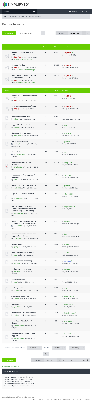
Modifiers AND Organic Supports (23, 313)
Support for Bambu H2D (20, 117)
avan (65, 125)
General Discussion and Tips (23, 59)
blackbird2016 (18, 272)
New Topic (10, 33)
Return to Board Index (11, 367)
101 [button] (84, 360)
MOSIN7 (66, 133)
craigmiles (67, 175)
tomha (66, 117)
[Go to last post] (72, 53)
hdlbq (15, 119)
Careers (87, 400)
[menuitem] (85, 11)
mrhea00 (16, 290)
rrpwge (16, 127)
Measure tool (16, 304)
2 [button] (63, 360)
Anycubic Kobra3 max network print (22, 195)
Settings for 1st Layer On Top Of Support (23, 335)
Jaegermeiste (18, 213)
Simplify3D (17, 57)
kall (65, 152)
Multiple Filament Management (23, 252)
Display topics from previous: (20, 348)
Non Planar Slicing (18, 280)
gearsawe (17, 238)
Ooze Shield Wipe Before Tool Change (22, 322)
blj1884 (18, 226)
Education (77, 400)
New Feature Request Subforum (23, 106)
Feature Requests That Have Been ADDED (24, 97)
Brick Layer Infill (17, 288)
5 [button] (75, 360)
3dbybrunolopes (21, 144)
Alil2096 (16, 299)
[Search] (34, 11)
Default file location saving (21, 261)
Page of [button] (74, 33)
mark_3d (16, 188)
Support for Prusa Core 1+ (21, 125)
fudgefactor (68, 296)
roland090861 (18, 198)
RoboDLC (16, 180)
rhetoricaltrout (69, 313)
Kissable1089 (20, 154)
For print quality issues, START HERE (23, 53)
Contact (57, 400)
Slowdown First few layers (21, 133)
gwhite (66, 142)
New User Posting (18, 65)
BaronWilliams (18, 326)
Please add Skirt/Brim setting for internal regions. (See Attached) (23, 222)
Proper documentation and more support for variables (23, 235)
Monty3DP (17, 136)
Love (15, 255)
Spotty (15, 247)
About (49, 400)
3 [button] (67, 360)
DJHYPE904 (17, 307)
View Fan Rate (16, 244)
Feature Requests (13, 24)
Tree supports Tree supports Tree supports (24, 176)
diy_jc (15, 315)
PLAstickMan (18, 167)
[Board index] (15, 4)
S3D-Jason (67, 261)
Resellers (67, 400)
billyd (66, 245)
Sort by (52, 348)
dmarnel (67, 234)
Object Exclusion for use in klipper (24, 152)
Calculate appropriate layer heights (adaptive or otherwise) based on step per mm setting (23, 208)
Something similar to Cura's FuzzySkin (21, 163)
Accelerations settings (20, 296)
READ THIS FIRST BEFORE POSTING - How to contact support (24, 76)
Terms (34, 400)
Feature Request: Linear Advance (23, 185)
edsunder (16, 263)
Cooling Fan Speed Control (21, 269)
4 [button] (71, 360)
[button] (88, 33)
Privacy (42, 400)
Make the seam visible (19, 141)
